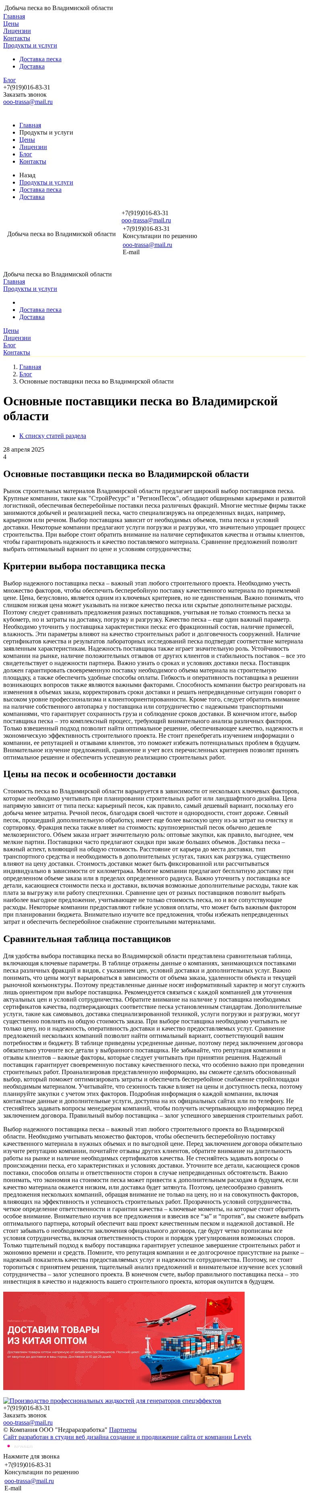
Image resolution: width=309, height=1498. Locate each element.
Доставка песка (40, 59)
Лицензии (17, 30)
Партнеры (123, 1429)
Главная (14, 16)
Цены (11, 23)
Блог (9, 80)
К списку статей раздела (52, 435)
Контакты (16, 38)
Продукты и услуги (30, 45)
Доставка (32, 66)
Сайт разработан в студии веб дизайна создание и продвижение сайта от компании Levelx (127, 1437)
